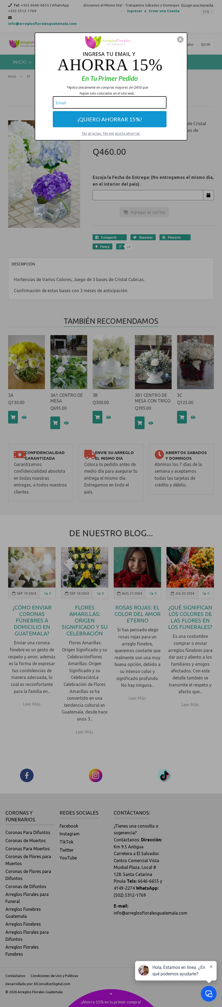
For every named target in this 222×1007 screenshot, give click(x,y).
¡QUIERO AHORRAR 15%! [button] (109, 119)
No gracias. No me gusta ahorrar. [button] (111, 133)
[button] (180, 39)
